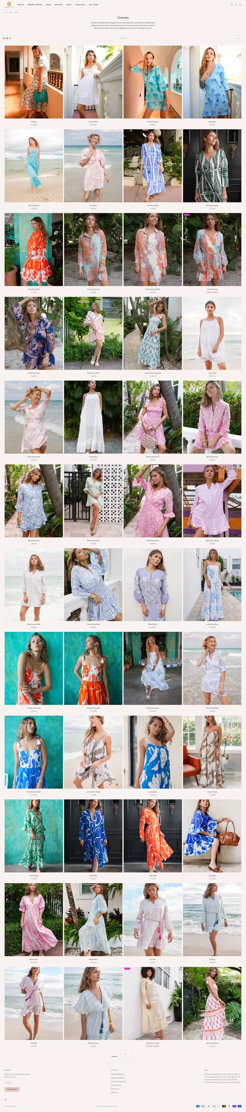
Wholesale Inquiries (118, 1081)
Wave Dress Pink (152, 541)
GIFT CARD (93, 5)
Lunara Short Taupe (93, 792)
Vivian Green (34, 876)
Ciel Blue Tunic (93, 1043)
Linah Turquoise (153, 122)
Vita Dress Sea (212, 289)
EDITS (68, 5)
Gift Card (114, 1092)
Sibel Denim (152, 624)
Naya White (93, 122)
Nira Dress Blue (152, 205)
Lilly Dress (212, 373)
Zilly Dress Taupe (152, 1043)
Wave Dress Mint (93, 541)
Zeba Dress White (33, 624)
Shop (11, 12)
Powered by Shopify (112, 1106)
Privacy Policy (116, 1085)
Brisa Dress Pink (93, 373)
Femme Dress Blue (34, 792)
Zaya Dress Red (33, 289)
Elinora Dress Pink (152, 457)
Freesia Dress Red (33, 708)
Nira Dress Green (212, 205)
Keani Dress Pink (34, 457)
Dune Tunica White (153, 289)
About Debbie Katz (118, 1074)
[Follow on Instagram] (6, 1099)
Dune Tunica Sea (93, 289)
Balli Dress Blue (34, 541)
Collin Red (152, 876)
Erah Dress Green (152, 708)
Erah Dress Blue (212, 624)
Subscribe (12, 1089)
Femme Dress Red (93, 708)
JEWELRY (58, 5)
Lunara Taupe (212, 792)
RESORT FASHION (35, 5)
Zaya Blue (212, 876)
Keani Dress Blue (212, 708)
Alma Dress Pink (212, 1043)
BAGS (48, 5)
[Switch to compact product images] (10, 38)
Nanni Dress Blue (93, 624)
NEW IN (21, 5)
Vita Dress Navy (34, 373)
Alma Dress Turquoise (153, 373)
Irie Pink (153, 959)
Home (6, 12)
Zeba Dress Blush (212, 541)
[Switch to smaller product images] (7, 38)
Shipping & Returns (118, 1078)
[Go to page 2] (132, 1054)
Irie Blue (212, 959)
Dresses (16, 12)
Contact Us (115, 1089)
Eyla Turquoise (33, 205)
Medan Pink (33, 959)
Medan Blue (93, 959)
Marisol (34, 122)
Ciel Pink (34, 1043)
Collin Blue (93, 876)
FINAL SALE (80, 5)
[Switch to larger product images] (4, 38)
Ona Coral (93, 205)
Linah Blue (212, 122)
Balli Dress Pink (212, 457)
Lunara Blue (152, 792)
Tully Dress (93, 457)
